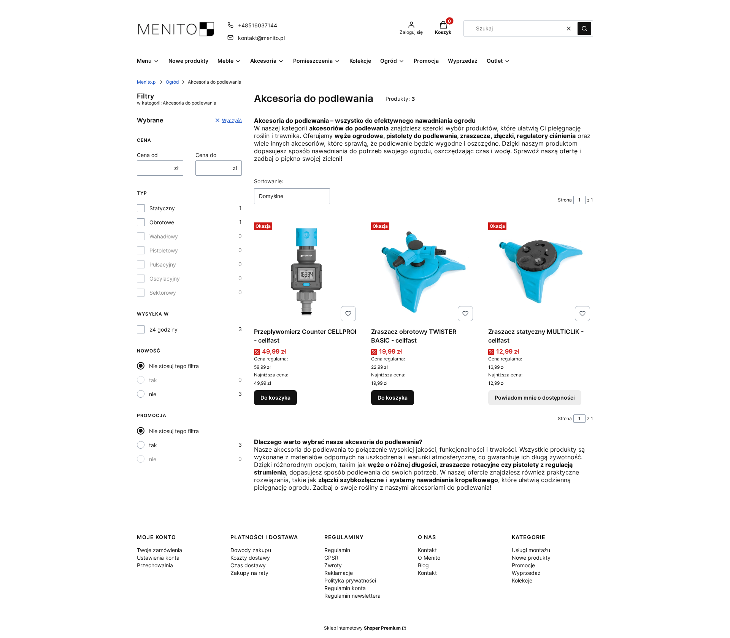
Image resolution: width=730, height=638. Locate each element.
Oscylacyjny (164, 278)
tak (153, 380)
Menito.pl (147, 82)
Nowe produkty (531, 557)
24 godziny (163, 329)
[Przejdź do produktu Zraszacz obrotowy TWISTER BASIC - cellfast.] (423, 271)
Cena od (147, 155)
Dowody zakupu (250, 550)
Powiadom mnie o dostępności (535, 397)
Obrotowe (161, 222)
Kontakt (427, 550)
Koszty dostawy (250, 557)
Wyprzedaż (526, 573)
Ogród (172, 82)
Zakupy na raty (249, 573)
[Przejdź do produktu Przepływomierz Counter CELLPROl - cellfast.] (306, 271)
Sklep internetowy (362, 628)
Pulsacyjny (162, 264)
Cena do (205, 155)
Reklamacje (338, 573)
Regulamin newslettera (352, 595)
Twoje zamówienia (159, 550)
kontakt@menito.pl (261, 38)
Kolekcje (522, 580)
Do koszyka (275, 397)
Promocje (523, 565)
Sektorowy (162, 292)
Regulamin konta (345, 588)
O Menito (429, 557)
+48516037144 (257, 25)
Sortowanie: (268, 181)
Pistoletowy (163, 250)
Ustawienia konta (158, 557)
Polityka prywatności (350, 580)
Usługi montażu (531, 550)
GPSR (331, 557)
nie (152, 394)
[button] (584, 28)
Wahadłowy (163, 236)
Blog (423, 565)
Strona (565, 200)
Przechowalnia (155, 565)
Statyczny (162, 208)
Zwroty (333, 565)
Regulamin (337, 550)
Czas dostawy (248, 565)
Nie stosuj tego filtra (174, 366)
